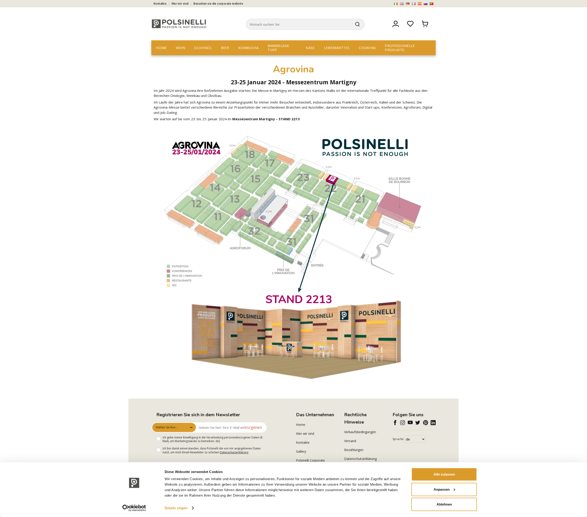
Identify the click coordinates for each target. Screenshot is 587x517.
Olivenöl (203, 47)
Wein (180, 47)
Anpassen (442, 489)
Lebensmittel (337, 47)
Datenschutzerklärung (234, 452)
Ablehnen (444, 504)
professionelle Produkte (400, 47)
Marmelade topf (278, 47)
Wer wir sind (180, 3)
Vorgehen (253, 427)
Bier (225, 47)
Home (161, 47)
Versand (350, 441)
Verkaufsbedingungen (360, 432)
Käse (310, 47)
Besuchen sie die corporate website (218, 3)
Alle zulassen (444, 474)
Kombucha (248, 47)
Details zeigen (176, 508)
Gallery (301, 451)
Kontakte (160, 3)
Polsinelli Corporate (310, 460)
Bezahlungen (353, 450)
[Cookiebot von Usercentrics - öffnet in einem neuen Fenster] (134, 508)
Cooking (367, 47)
